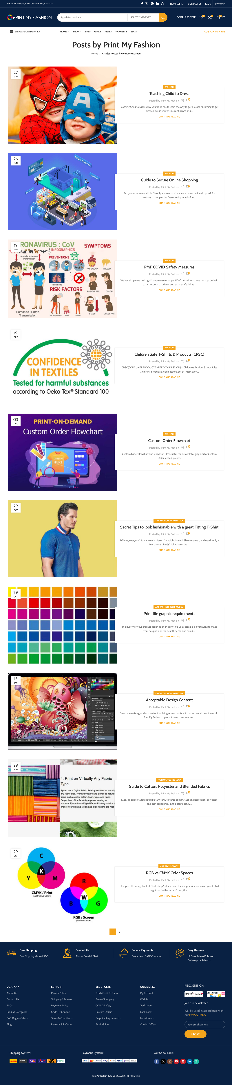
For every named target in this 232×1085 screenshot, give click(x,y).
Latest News (147, 1018)
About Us (12, 993)
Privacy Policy (58, 993)
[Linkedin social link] (157, 4)
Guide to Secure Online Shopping (169, 180)
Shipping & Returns (61, 999)
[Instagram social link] (170, 1061)
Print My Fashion (131, 44)
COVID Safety (103, 1005)
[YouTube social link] (176, 1061)
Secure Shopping (105, 999)
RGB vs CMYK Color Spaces (169, 872)
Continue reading (169, 116)
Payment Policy (59, 1005)
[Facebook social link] (142, 4)
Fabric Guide (102, 1024)
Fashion (169, 87)
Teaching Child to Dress (169, 93)
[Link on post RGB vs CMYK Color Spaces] (62, 884)
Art (157, 520)
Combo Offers (148, 1024)
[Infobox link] (32, 953)
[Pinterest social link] (152, 4)
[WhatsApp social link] (162, 4)
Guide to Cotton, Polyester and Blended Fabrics (169, 786)
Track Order (146, 1005)
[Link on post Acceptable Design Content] (62, 711)
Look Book (145, 1012)
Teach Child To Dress (107, 993)
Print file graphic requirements (169, 613)
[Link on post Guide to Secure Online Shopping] (62, 191)
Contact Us (13, 999)
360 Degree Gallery (17, 1018)
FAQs (10, 1005)
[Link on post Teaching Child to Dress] (62, 105)
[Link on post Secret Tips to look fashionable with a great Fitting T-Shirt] (62, 538)
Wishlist (144, 999)
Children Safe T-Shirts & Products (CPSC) (169, 354)
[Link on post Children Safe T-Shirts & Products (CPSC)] (62, 365)
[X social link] (146, 4)
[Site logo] (29, 17)
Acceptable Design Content (169, 699)
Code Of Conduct (60, 1012)
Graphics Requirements (108, 1018)
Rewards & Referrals (61, 1024)
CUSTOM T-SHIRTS (214, 31)
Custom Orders (104, 1012)
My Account (146, 993)
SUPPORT (57, 986)
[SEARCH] (163, 17)
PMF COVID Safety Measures (169, 267)
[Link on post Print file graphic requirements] (62, 625)
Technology (176, 520)
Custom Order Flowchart (169, 440)
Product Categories (17, 1012)
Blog (9, 1024)
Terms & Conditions (61, 1018)
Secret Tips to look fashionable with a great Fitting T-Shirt (169, 527)
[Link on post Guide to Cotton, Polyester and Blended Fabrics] (62, 798)
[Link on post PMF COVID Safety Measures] (62, 279)
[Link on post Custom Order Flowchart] (62, 452)
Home (94, 53)
